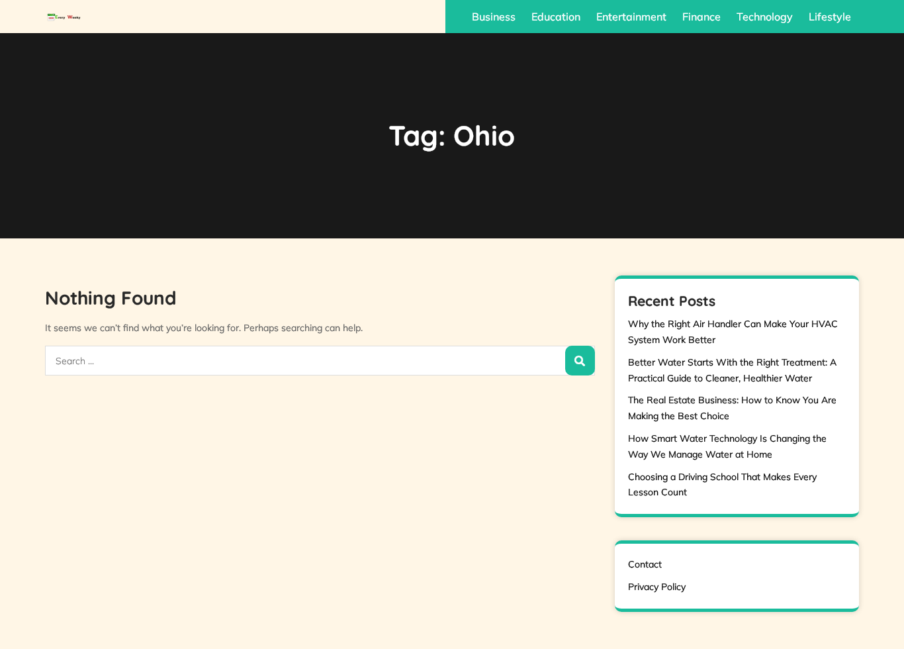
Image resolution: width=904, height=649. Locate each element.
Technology (765, 16)
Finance (701, 16)
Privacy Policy (657, 587)
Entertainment (631, 16)
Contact (645, 564)
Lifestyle (830, 16)
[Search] (580, 360)
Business (494, 16)
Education (555, 16)
